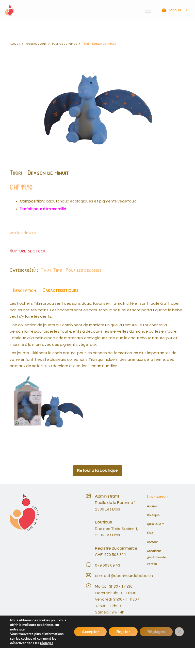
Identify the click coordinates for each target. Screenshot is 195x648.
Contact (152, 542)
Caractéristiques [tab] (60, 290)
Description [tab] (24, 290)
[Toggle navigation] (148, 10)
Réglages (156, 632)
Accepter (90, 632)
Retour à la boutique (97, 470)
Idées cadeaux (36, 43)
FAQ (150, 533)
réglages (46, 643)
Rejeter (123, 632)
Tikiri (45, 270)
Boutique (153, 515)
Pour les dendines (64, 43)
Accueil (15, 43)
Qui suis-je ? (155, 524)
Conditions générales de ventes (156, 557)
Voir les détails (23, 233)
